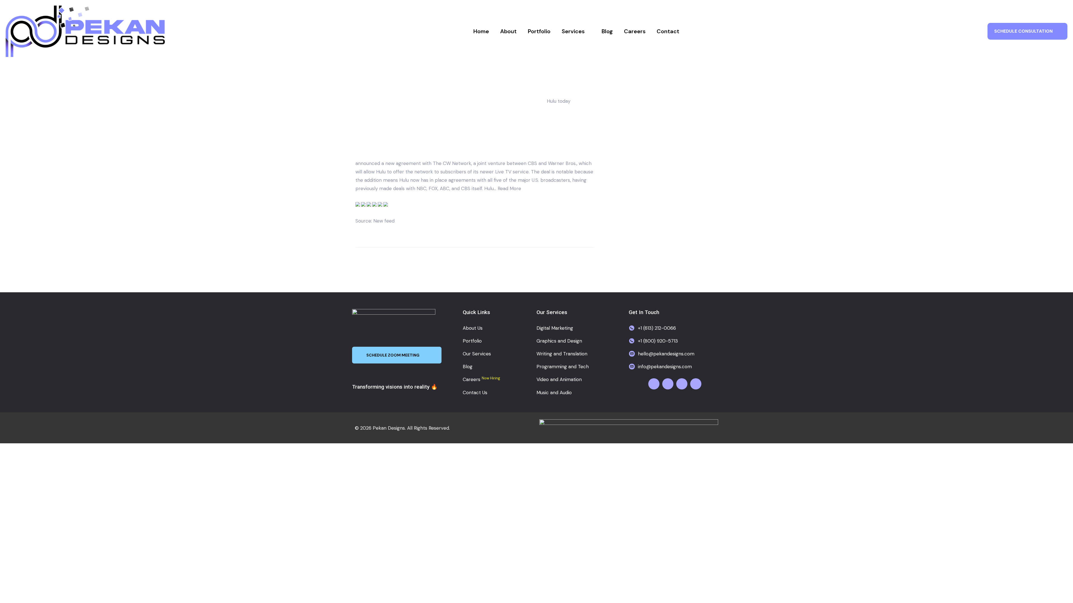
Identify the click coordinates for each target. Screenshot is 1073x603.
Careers (634, 31)
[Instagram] (681, 383)
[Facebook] (653, 383)
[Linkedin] (695, 383)
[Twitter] (667, 383)
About (508, 31)
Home (481, 31)
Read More (509, 188)
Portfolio (539, 31)
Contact (668, 31)
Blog (607, 31)
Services (573, 31)
